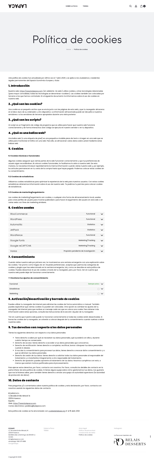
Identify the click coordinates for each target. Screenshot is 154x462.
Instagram (118, 428)
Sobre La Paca (71, 6)
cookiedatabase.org (56, 411)
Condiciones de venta (87, 433)
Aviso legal (83, 428)
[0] (141, 6)
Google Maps (13, 443)
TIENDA (85, 6)
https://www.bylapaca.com (31, 91)
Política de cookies (86, 435)
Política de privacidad (87, 430)
